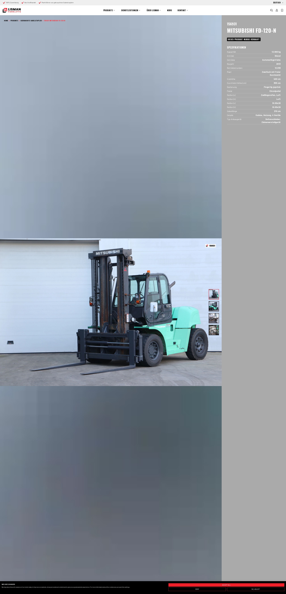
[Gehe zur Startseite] (12, 10)
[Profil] (276, 10)
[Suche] (271, 10)
